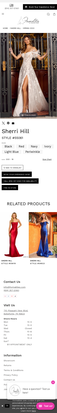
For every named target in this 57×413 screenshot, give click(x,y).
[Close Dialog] (2, 405)
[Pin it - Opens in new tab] (8, 123)
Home (5, 28)
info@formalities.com (15, 287)
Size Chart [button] (47, 159)
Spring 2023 (28, 28)
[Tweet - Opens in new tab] (3, 123)
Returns (7, 365)
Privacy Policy (11, 375)
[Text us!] (45, 407)
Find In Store (10, 188)
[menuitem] (11, 6)
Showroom (9, 360)
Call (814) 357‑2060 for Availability (20, 181)
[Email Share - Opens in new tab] (13, 123)
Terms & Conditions (13, 370)
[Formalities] (28, 20)
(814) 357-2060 (11, 290)
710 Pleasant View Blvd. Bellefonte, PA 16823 (16, 312)
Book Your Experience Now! (17, 175)
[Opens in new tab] (5, 296)
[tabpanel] (28, 76)
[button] (54, 14)
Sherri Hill (15, 28)
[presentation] (14, 235)
